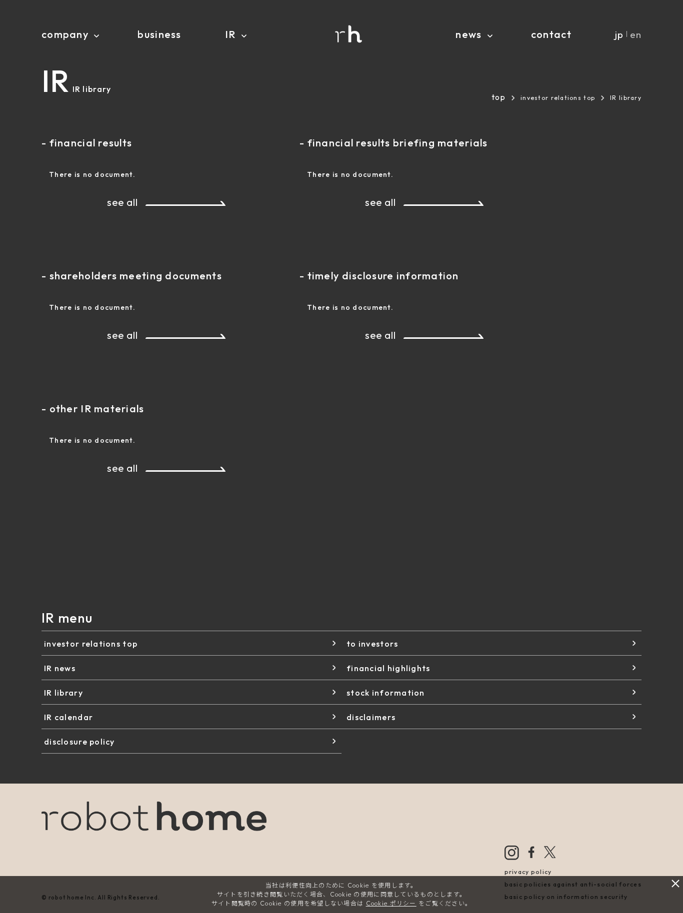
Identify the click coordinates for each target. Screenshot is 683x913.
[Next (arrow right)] (665, 456)
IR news (60, 668)
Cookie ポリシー (391, 903)
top (499, 97)
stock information (385, 693)
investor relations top (557, 97)
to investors (372, 644)
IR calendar (68, 717)
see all (122, 202)
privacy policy (528, 872)
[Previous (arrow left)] (17, 456)
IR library (63, 693)
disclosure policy (79, 742)
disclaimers (371, 717)
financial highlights (388, 668)
